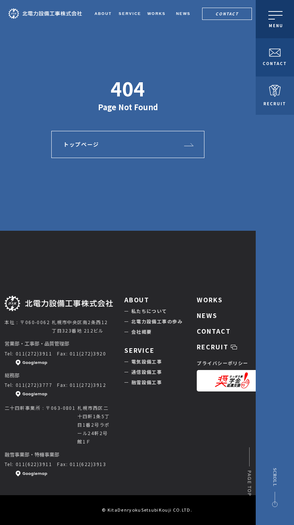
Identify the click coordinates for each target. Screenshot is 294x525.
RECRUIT (274, 103)
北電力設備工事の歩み (157, 321)
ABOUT (137, 299)
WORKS (210, 299)
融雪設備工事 (146, 382)
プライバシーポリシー (222, 363)
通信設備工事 (146, 371)
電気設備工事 (146, 361)
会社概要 (141, 331)
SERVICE (139, 350)
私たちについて (149, 311)
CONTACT (227, 13)
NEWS (207, 315)
